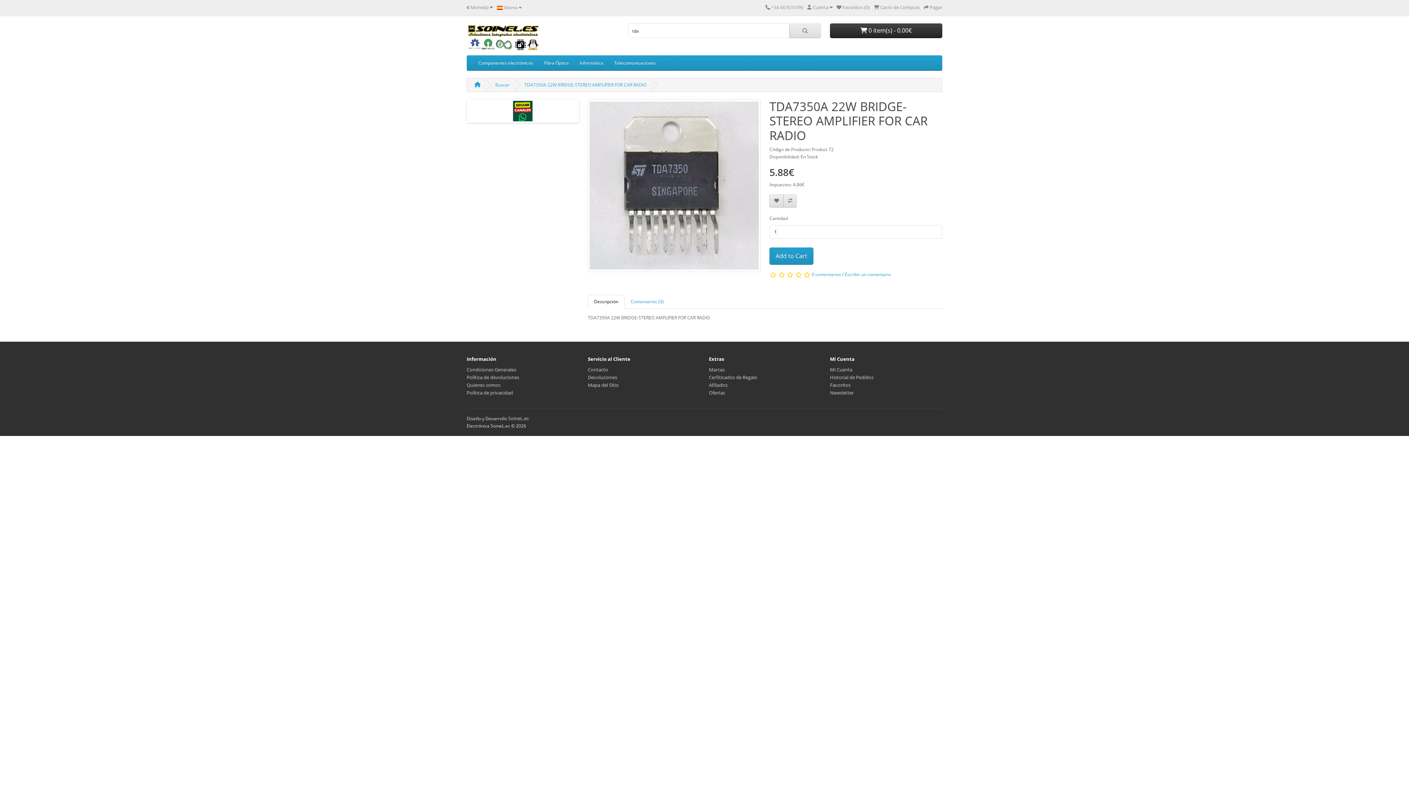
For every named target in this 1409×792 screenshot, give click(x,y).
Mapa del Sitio (603, 385)
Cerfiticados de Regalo (733, 377)
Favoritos (840, 385)
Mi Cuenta (841, 369)
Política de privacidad (490, 392)
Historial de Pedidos (852, 377)
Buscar (502, 85)
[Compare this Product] (790, 201)
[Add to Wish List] (776, 201)
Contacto (598, 369)
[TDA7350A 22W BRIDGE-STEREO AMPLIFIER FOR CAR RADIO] (674, 188)
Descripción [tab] (606, 301)
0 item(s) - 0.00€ (889, 30)
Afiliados (718, 385)
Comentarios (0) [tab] (647, 301)
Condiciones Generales (491, 369)
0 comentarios (826, 275)
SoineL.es (518, 418)
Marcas (717, 369)
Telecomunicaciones (635, 63)
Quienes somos (483, 385)
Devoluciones (602, 377)
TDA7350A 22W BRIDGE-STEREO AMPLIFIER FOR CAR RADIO (585, 85)
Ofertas (717, 392)
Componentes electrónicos (505, 63)
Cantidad (778, 218)
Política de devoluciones (493, 377)
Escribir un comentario (868, 275)
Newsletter (842, 392)
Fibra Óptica (556, 63)
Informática (591, 63)
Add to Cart (791, 256)
